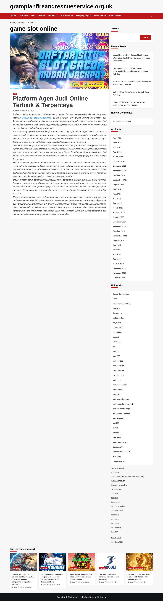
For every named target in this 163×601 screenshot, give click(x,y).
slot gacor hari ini (120, 385)
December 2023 (119, 268)
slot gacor (117, 380)
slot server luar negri (121, 409)
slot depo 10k (118, 366)
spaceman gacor (119, 442)
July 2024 (117, 245)
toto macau (115, 502)
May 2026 (117, 147)
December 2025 (119, 166)
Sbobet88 (52, 16)
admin (17, 111)
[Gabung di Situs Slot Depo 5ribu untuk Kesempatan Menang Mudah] (139, 562)
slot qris (116, 394)
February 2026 (119, 161)
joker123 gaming (118, 480)
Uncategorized (119, 461)
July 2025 (117, 189)
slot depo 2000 (117, 542)
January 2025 (118, 217)
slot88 (115, 428)
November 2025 (119, 170)
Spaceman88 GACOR (121, 452)
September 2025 (120, 180)
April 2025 (117, 203)
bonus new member (119, 485)
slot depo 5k (116, 527)
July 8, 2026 (110, 582)
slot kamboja (118, 389)
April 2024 (117, 259)
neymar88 (117, 323)
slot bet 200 (118, 361)
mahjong (114, 532)
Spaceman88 (118, 447)
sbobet (116, 337)
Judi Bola (23, 16)
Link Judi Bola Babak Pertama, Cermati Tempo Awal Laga (131, 93)
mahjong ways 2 (117, 468)
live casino (117, 313)
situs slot (114, 493)
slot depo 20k (118, 370)
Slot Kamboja (100, 16)
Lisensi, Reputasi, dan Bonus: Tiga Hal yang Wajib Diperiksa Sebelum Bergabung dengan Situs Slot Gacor (131, 58)
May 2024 (117, 254)
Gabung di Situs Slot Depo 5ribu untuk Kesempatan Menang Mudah (129, 103)
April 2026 (117, 152)
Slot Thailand (115, 16)
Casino (13, 16)
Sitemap (41, 16)
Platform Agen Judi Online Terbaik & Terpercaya (50, 101)
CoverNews (89, 597)
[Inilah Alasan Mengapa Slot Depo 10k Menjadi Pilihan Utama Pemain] (81, 562)
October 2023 (119, 278)
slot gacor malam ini (119, 506)
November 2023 (119, 273)
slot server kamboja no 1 (123, 404)
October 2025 (119, 175)
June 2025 (117, 194)
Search (115, 28)
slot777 (116, 423)
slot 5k (115, 351)
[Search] (151, 16)
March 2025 (118, 208)
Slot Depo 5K (118, 375)
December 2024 (119, 222)
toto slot (114, 497)
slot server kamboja (121, 399)
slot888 (116, 432)
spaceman (117, 437)
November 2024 (119, 226)
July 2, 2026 (139, 582)
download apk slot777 (122, 303)
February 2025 (119, 212)
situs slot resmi (117, 510)
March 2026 (118, 156)
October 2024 (119, 231)
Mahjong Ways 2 (83, 16)
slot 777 (116, 356)
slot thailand (118, 418)
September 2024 (120, 236)
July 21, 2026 (53, 584)
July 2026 (117, 138)
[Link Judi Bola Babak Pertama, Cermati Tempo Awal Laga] (110, 562)
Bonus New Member (121, 294)
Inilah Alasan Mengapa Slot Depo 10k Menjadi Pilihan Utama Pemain (132, 82)
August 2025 (118, 184)
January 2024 (118, 264)
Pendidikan (117, 332)
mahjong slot (118, 318)
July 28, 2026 (24, 587)
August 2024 (118, 240)
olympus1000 (118, 327)
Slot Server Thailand (121, 413)
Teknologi (117, 456)
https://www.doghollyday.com (36, 117)
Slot (32, 16)
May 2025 (117, 198)
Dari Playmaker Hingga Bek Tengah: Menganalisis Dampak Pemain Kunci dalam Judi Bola (130, 71)
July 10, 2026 (82, 582)
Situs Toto (117, 342)
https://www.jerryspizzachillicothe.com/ (127, 476)
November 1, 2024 (28, 111)
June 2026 (117, 142)
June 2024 (117, 250)
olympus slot (116, 489)
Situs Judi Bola (66, 16)
